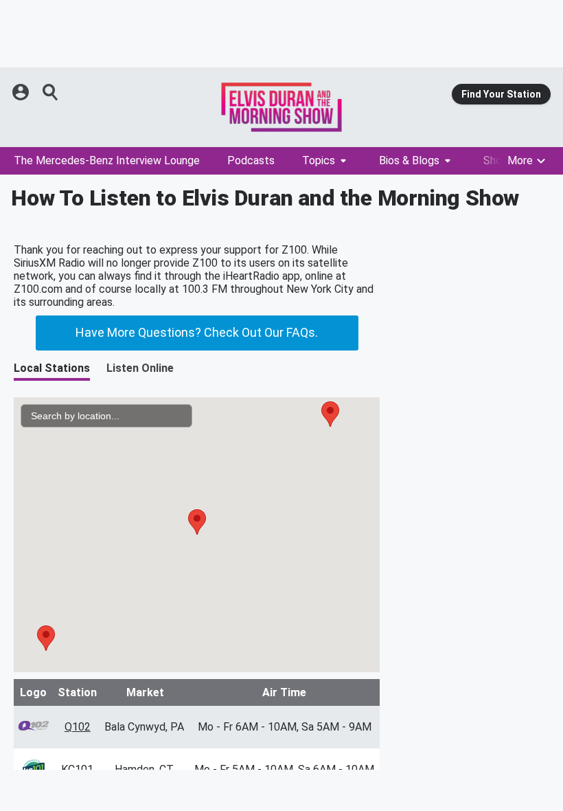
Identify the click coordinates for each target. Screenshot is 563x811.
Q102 (78, 726)
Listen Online (140, 368)
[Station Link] (281, 107)
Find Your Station (501, 94)
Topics (318, 160)
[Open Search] (51, 92)
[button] (46, 638)
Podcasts (251, 160)
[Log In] (22, 92)
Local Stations (52, 368)
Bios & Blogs (409, 160)
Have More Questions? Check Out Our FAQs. (197, 332)
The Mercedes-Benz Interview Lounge (107, 160)
